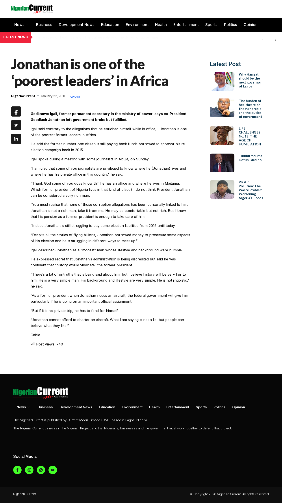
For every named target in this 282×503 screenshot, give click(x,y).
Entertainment (186, 24)
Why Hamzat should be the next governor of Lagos (250, 80)
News (19, 24)
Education (110, 24)
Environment (137, 24)
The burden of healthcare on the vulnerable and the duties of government (97, 37)
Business (44, 24)
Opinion (251, 24)
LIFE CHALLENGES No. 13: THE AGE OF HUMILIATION (250, 136)
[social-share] (16, 111)
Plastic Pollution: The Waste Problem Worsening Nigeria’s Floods (251, 190)
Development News (77, 24)
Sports (211, 24)
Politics (230, 24)
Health (161, 24)
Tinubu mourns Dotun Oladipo (250, 157)
